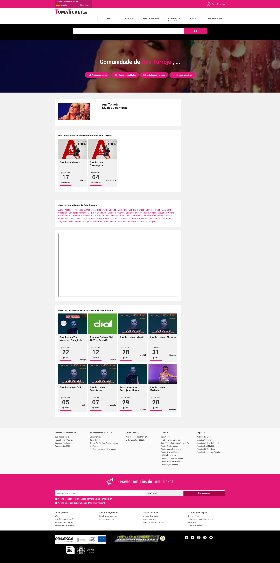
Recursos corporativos (64, 522)
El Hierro (130, 213)
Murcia (116, 218)
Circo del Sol (95, 440)
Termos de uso (194, 516)
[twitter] (192, 537)
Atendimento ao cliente (108, 516)
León (72, 218)
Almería (88, 210)
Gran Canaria (64, 216)
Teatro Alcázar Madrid (170, 452)
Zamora (142, 221)
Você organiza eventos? (172, 19)
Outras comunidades (127, 75)
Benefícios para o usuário (65, 519)
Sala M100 (165, 437)
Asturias (97, 210)
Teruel (105, 221)
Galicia (153, 213)
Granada (76, 216)
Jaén (127, 216)
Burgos (140, 210)
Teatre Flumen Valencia (64, 440)
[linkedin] (204, 537)
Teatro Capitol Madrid (169, 446)
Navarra (124, 218)
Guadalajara (86, 216)
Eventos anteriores (184, 75)
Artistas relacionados (156, 75)
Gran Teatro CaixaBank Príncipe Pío (175, 443)
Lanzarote (63, 218)
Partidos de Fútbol (204, 437)
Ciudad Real (100, 213)
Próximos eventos (99, 75)
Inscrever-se (204, 493)
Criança (129, 18)
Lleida (78, 218)
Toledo (113, 221)
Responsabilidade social (64, 525)
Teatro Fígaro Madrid (169, 464)
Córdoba (112, 213)
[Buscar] (195, 31)
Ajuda (193, 18)
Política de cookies (195, 525)
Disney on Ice (95, 437)
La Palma (158, 216)
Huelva (97, 216)
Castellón (62, 213)
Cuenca (121, 213)
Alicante (79, 210)
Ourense (134, 218)
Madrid (92, 218)
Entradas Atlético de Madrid (208, 443)
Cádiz (157, 210)
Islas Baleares (117, 216)
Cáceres (150, 210)
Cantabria (166, 210)
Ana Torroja (156, 61)
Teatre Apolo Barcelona (170, 461)
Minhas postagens (106, 519)
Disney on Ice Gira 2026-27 (136, 437)
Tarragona (86, 221)
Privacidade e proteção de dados (201, 519)
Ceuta (91, 213)
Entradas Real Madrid (205, 446)
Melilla (108, 218)
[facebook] (186, 537)
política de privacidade (76, 503)
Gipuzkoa (162, 213)
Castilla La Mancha (77, 213)
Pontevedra (154, 218)
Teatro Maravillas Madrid (171, 449)
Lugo (85, 218)
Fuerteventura (142, 213)
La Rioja (168, 216)
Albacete (69, 210)
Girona (171, 213)
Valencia (122, 221)
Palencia (143, 218)
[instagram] (198, 537)
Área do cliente (218, 4)
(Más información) (96, 503)
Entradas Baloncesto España (208, 452)
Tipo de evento (151, 18)
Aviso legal (192, 522)
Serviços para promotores (153, 522)
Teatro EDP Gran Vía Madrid (172, 458)
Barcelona (122, 210)
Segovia (62, 221)
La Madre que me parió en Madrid (103, 449)
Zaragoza (151, 221)
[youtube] (211, 537)
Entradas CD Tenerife (205, 440)
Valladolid (132, 221)
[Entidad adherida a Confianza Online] (140, 541)
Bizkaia (132, 210)
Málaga (100, 218)
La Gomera (148, 216)
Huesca (105, 216)
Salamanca (166, 218)
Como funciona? (149, 519)
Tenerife (97, 221)
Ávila (105, 210)
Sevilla (70, 221)
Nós (56, 516)
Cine (108, 18)
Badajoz (112, 210)
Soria (77, 221)
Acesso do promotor (151, 516)
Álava (60, 210)
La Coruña (136, 216)
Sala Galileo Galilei (62, 437)
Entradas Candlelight (63, 443)
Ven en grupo (215, 18)
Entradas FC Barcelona (206, 449)
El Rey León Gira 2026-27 (135, 440)
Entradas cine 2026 (62, 446)
